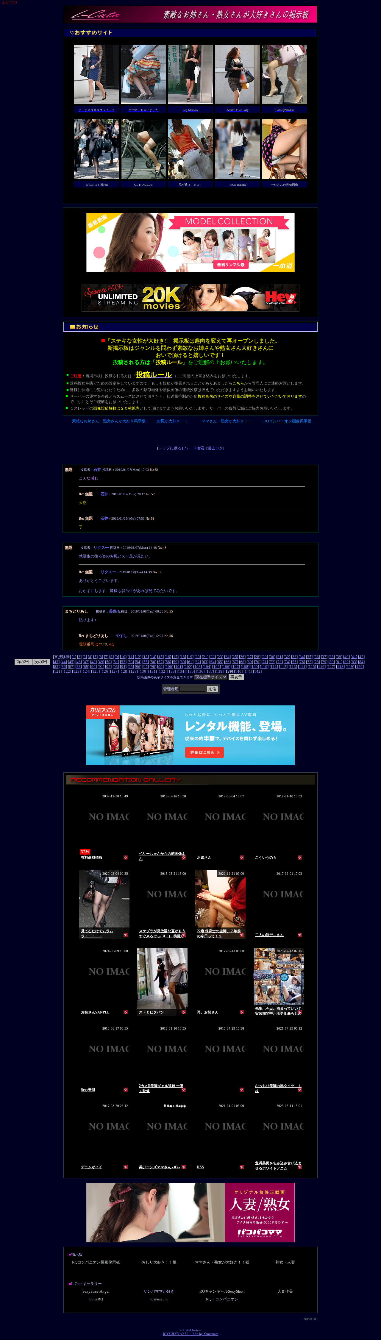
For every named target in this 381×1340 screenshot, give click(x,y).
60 (183, 662)
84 (361, 662)
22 (212, 657)
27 (250, 657)
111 (274, 666)
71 (265, 662)
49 (101, 662)
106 (226, 666)
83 (354, 662)
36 (317, 657)
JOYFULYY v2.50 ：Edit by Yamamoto (190, 1334)
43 (56, 662)
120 (359, 666)
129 (133, 671)
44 (64, 662)
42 (361, 657)
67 (235, 662)
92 (108, 666)
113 (293, 666)
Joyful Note (190, 1330)
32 (287, 657)
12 (138, 657)
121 (57, 671)
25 (235, 657)
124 (86, 671)
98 (153, 666)
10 (123, 657)
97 (145, 666)
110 (264, 666)
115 (312, 666)
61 (190, 662)
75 (294, 662)
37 (324, 657)
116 (321, 666)
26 (242, 657)
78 (317, 662)
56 (153, 662)
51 (116, 662)
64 (212, 662)
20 (198, 657)
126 (105, 671)
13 (145, 657)
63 (205, 662)
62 (198, 662)
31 (279, 657)
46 (78, 662)
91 (101, 666)
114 (302, 666)
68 (242, 662)
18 (183, 657)
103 (197, 666)
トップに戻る (170, 448)
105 (216, 666)
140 (238, 671)
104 (207, 666)
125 (95, 671)
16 (168, 657)
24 (227, 657)
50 (108, 662)
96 (138, 666)
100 (169, 666)
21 (205, 657)
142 (257, 671)
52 (123, 662)
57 (160, 662)
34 (302, 657)
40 (346, 657)
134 (181, 671)
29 (265, 657)
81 (339, 662)
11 (131, 657)
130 (143, 671)
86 (64, 666)
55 (145, 662)
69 (250, 662)
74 (287, 662)
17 (175, 657)
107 (235, 666)
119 (350, 666)
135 (191, 671)
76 (302, 662)
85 (56, 666)
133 (171, 671)
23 (220, 657)
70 (257, 662)
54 (138, 662)
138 (219, 671)
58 (168, 662)
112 (283, 666)
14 (153, 657)
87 (71, 666)
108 (245, 666)
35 (309, 657)
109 (255, 666)
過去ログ (215, 448)
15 (160, 657)
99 (160, 666)
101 (178, 666)
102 (188, 666)
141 (248, 671)
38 (332, 657)
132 (162, 671)
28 (257, 657)
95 (131, 666)
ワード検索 (194, 448)
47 (86, 662)
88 (78, 666)
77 (309, 662)
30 (272, 657)
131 (152, 671)
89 (86, 666)
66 (227, 662)
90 (93, 666)
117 (331, 666)
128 (124, 671)
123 (76, 671)
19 (190, 657)
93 (116, 666)
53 (131, 662)
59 (175, 662)
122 (67, 671)
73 (279, 662)
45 (71, 662)
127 (114, 671)
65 (220, 662)
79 (324, 662)
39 (339, 657)
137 (210, 671)
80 (332, 662)
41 (354, 657)
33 (294, 657)
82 (346, 662)
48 (93, 662)
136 (200, 671)
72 (272, 662)
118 (340, 666)
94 (123, 666)
